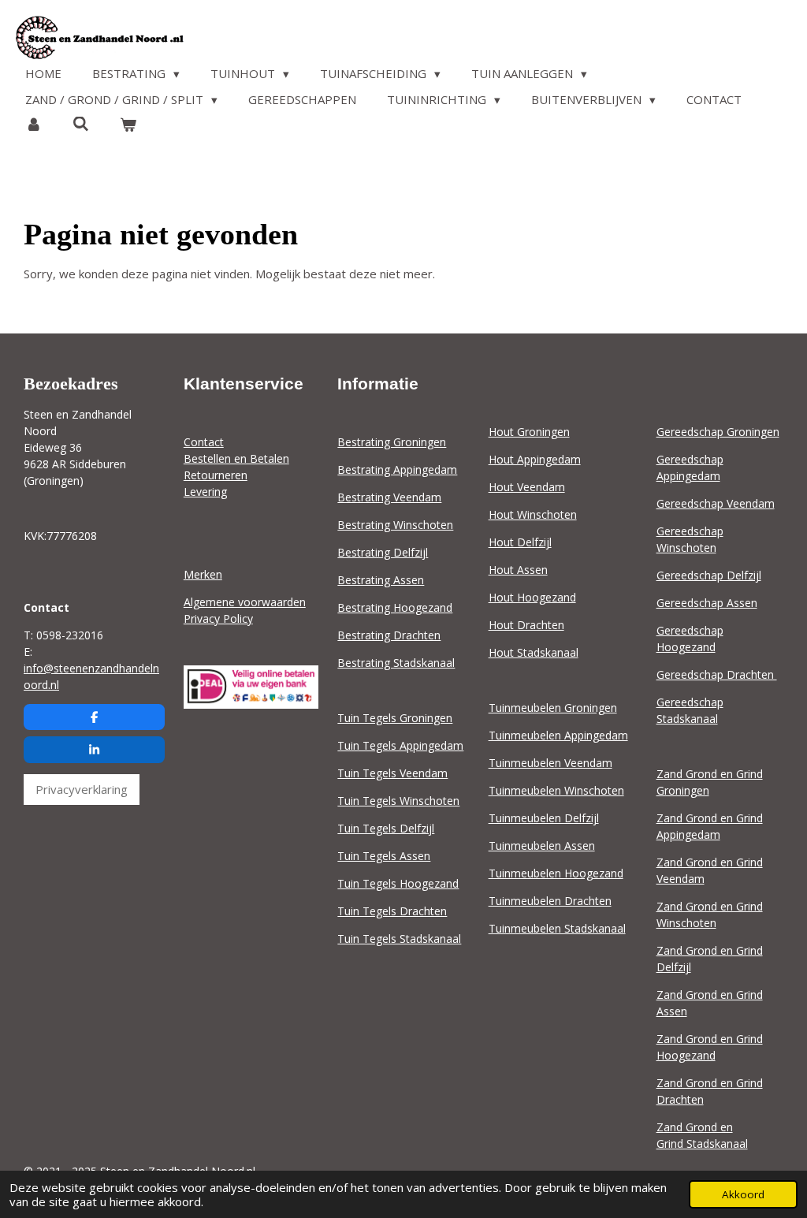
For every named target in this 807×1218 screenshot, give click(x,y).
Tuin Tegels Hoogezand (398, 883)
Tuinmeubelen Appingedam (558, 735)
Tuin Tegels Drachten (392, 910)
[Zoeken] (81, 124)
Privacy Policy (218, 618)
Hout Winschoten (533, 514)
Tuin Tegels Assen (383, 855)
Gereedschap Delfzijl (708, 575)
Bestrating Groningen (391, 441)
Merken (203, 574)
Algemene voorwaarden (245, 601)
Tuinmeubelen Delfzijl (544, 817)
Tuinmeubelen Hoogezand (556, 873)
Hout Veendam (527, 486)
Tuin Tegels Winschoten (398, 800)
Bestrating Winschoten (395, 524)
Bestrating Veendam (389, 497)
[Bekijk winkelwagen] (128, 125)
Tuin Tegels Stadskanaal (399, 938)
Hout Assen (518, 569)
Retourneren (215, 474)
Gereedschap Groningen (717, 431)
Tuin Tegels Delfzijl (385, 828)
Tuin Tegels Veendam (392, 772)
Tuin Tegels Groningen (394, 717)
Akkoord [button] (743, 1194)
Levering (205, 491)
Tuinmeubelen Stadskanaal (557, 928)
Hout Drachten (526, 624)
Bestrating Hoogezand (394, 607)
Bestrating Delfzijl (382, 552)
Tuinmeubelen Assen (542, 845)
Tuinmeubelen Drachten (550, 900)
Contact (204, 441)
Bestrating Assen (380, 579)
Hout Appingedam (535, 459)
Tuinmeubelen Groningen (553, 707)
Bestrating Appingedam (397, 469)
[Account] (33, 125)
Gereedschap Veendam (715, 503)
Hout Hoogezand (532, 597)
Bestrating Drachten (389, 635)
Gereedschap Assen (706, 602)
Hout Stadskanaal (533, 652)
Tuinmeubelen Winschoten (556, 790)
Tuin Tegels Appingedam (400, 745)
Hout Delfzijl (520, 542)
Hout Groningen (529, 431)
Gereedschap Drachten (716, 674)
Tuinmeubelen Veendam (550, 762)
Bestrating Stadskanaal (396, 662)
